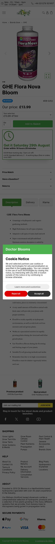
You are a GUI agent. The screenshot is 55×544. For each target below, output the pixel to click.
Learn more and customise (27, 287)
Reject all (16, 293)
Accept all (39, 293)
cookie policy (26, 268)
